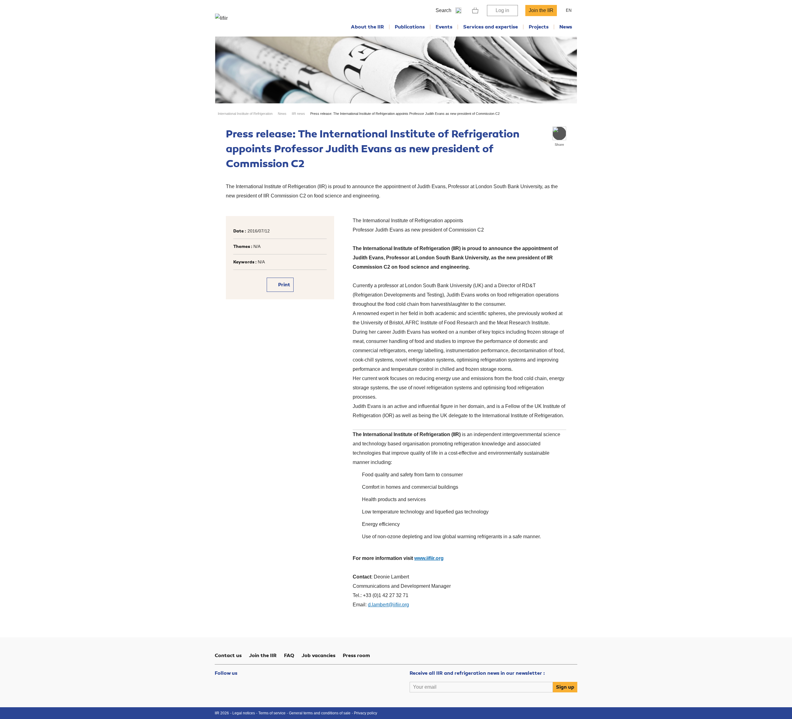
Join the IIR (541, 10)
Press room (356, 655)
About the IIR (367, 27)
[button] (559, 133)
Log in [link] (502, 10)
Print (283, 285)
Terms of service (272, 713)
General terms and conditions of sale (320, 713)
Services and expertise (490, 27)
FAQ (289, 655)
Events (444, 27)
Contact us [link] (228, 655)
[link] (475, 10)
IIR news (298, 113)
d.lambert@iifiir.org (388, 604)
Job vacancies (318, 655)
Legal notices (243, 713)
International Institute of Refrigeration (245, 113)
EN (568, 10)
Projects (539, 27)
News (565, 27)
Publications (410, 27)
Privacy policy (365, 713)
